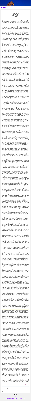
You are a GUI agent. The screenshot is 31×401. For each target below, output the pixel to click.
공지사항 (11, 398)
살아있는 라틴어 (7, 398)
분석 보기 (4, 17)
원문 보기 (2, 17)
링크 (24, 398)
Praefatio (3, 390)
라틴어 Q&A (22, 398)
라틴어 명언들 (13, 398)
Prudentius (3, 388)
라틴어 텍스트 (3, 7)
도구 (16, 398)
